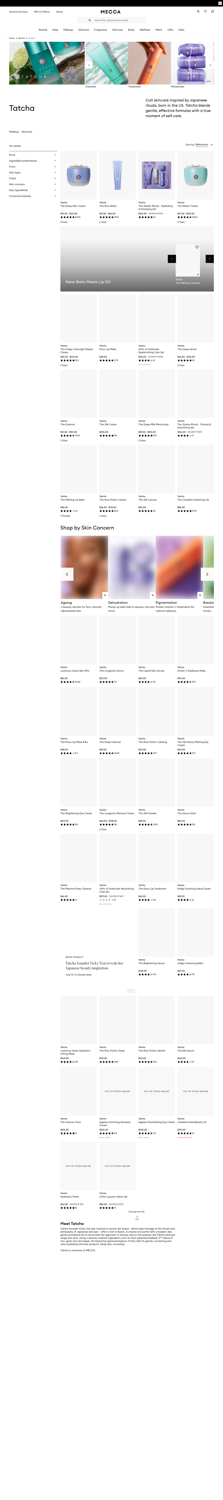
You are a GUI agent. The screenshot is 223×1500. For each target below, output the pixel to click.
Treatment (134, 86)
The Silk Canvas (147, 499)
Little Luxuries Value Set (113, 1196)
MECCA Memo (42, 11)
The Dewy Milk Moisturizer (153, 424)
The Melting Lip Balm (72, 499)
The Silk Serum (185, 1050)
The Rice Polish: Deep (112, 1050)
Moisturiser (177, 86)
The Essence (67, 424)
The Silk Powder (147, 813)
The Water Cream (187, 206)
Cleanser (90, 86)
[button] (204, 144)
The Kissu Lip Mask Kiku (74, 742)
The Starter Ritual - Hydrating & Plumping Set (155, 207)
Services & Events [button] (18, 11)
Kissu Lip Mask (107, 349)
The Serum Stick (186, 813)
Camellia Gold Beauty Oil (192, 1122)
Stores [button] (59, 11)
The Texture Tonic (70, 1122)
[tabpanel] (111, 681)
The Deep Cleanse (110, 742)
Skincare (27, 131)
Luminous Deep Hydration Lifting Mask (75, 1052)
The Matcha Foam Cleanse (75, 888)
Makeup (14, 131)
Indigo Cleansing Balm (190, 963)
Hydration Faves (69, 1196)
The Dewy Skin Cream (73, 206)
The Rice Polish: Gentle (151, 1050)
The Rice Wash (108, 206)
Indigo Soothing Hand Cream (194, 888)
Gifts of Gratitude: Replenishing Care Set (151, 351)
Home (12, 38)
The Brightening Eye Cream (76, 813)
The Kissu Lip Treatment (152, 888)
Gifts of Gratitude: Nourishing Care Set (116, 890)
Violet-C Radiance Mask (191, 670)
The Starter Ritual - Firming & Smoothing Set (194, 426)
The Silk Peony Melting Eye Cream (192, 743)
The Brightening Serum (151, 963)
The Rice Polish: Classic (113, 499)
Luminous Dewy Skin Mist (74, 670)
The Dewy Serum (187, 349)
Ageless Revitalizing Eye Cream (156, 1122)
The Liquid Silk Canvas (151, 670)
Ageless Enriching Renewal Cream (114, 1124)
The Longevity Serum (111, 670)
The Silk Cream (108, 424)
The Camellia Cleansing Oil (193, 499)
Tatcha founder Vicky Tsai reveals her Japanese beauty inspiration (94, 965)
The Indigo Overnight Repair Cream (76, 351)
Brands (21, 38)
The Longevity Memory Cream (116, 813)
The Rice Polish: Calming (152, 742)
